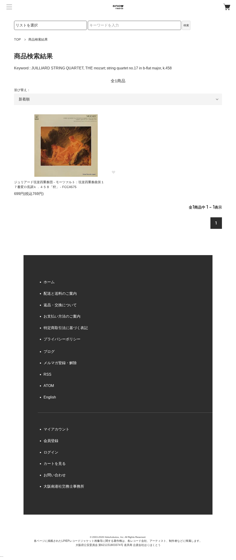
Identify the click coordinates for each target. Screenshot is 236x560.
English (50, 397)
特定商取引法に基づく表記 (66, 328)
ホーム (49, 282)
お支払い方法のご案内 (62, 316)
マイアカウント (56, 429)
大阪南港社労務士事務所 (64, 486)
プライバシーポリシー (62, 339)
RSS (47, 374)
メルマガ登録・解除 (60, 363)
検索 (186, 25)
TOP (17, 39)
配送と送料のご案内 (60, 293)
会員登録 (51, 441)
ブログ (49, 352)
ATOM (49, 386)
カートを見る (55, 464)
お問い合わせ (55, 475)
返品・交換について (60, 305)
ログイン (51, 452)
